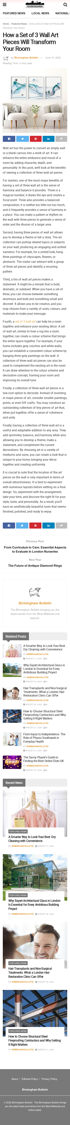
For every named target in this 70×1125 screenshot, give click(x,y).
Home (6, 23)
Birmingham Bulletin (26, 57)
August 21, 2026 (33, 727)
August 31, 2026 (33, 658)
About (15, 1079)
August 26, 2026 (33, 704)
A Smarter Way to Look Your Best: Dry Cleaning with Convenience (44, 647)
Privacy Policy (49, 1079)
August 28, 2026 (33, 681)
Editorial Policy (30, 1079)
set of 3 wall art (25, 321)
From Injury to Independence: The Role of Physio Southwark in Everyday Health (44, 737)
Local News (40, 13)
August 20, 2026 (33, 770)
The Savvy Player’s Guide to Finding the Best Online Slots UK (43, 759)
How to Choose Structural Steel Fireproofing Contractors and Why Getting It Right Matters (44, 714)
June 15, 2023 (53, 57)
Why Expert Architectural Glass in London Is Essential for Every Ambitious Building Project (44, 668)
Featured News (14, 13)
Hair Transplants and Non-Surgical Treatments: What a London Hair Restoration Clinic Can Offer (45, 691)
